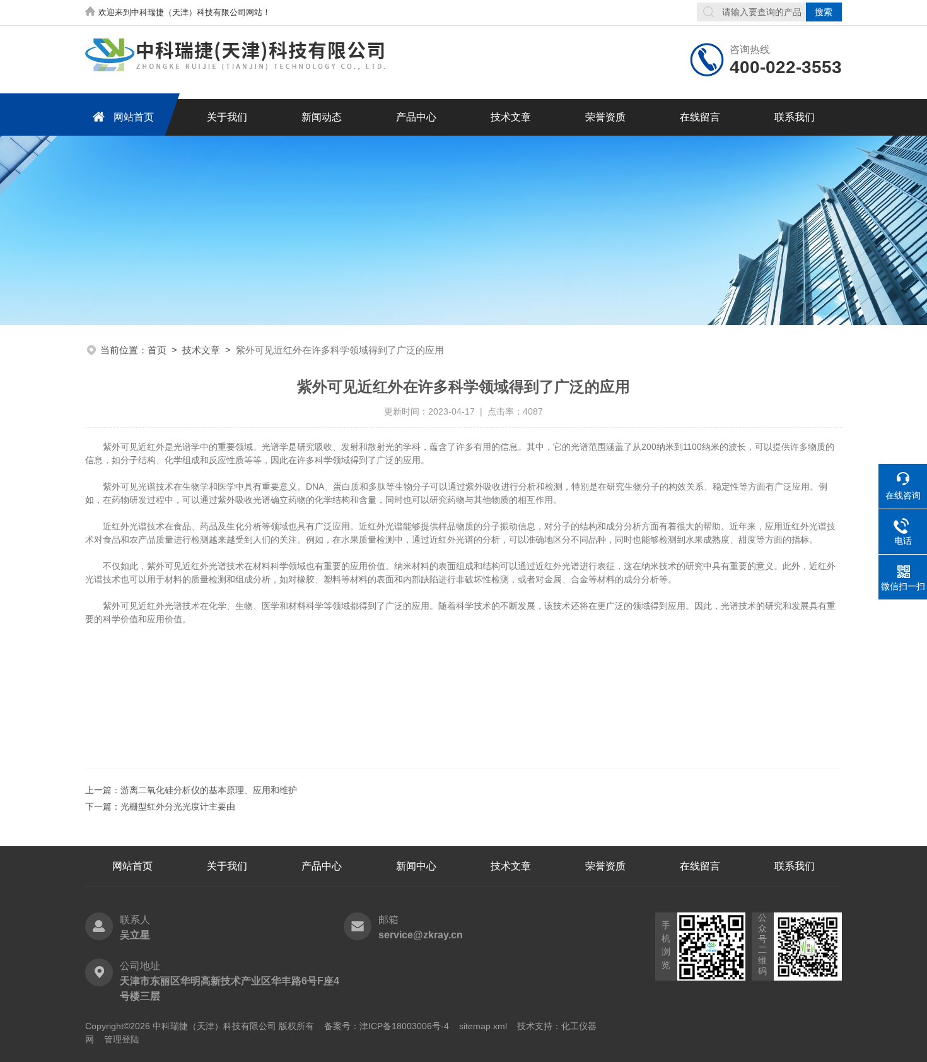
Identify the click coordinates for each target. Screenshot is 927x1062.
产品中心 (416, 117)
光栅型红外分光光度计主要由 (177, 806)
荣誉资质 (605, 117)
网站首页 (134, 117)
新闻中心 (416, 866)
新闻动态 (321, 117)
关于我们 (227, 117)
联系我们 (794, 117)
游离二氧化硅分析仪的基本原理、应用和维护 (208, 790)
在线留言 (700, 117)
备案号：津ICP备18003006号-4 (386, 1026)
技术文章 (511, 117)
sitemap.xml (483, 1026)
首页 (157, 350)
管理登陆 (121, 1039)
